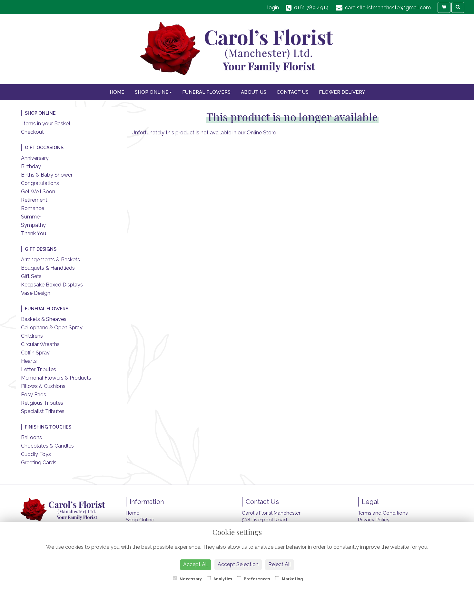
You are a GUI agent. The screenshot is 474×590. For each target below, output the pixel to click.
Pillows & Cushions (43, 386)
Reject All (279, 564)
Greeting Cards (38, 462)
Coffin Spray (35, 353)
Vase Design (35, 293)
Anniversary (35, 158)
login (273, 8)
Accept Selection (238, 564)
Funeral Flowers (206, 92)
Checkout (32, 132)
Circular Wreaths (40, 344)
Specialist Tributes (42, 411)
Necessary (190, 579)
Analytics (222, 579)
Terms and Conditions (383, 513)
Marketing (292, 579)
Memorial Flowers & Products (56, 378)
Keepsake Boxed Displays (52, 285)
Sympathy (33, 225)
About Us (253, 92)
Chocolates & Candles (47, 446)
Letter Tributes (38, 369)
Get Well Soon (38, 192)
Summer (31, 217)
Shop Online (152, 92)
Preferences (256, 579)
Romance (32, 208)
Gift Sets (31, 276)
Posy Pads (33, 395)
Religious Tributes (42, 403)
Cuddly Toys (36, 454)
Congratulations (40, 183)
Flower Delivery (342, 92)
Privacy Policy (374, 520)
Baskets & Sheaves (43, 319)
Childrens (32, 336)
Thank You (33, 233)
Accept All (195, 564)
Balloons (31, 437)
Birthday (31, 166)
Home (117, 92)
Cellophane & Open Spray (52, 327)
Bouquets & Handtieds (48, 268)
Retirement (34, 200)
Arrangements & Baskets (50, 259)
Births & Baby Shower (47, 175)
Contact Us (293, 92)
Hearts (29, 361)
